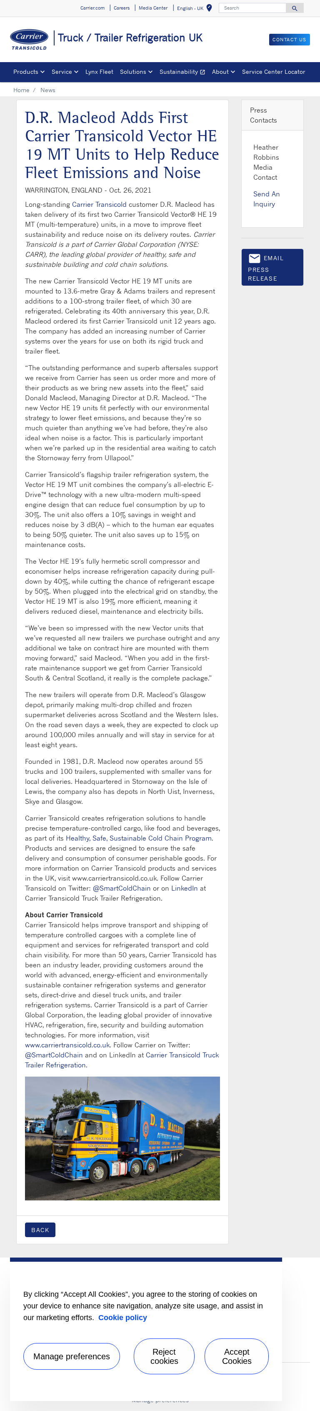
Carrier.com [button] (92, 8)
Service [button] (62, 71)
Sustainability (184, 73)
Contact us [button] (289, 40)
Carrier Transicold (99, 204)
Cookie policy (122, 1317)
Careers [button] (122, 8)
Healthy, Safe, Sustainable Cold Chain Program (139, 838)
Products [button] (25, 71)
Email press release (266, 267)
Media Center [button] (153, 8)
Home (21, 89)
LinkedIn (184, 888)
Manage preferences (71, 1356)
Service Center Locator (273, 71)
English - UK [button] (196, 9)
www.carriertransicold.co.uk (67, 1045)
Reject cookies (164, 1356)
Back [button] (40, 1229)
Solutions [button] (133, 71)
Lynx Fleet (99, 71)
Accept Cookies (237, 1356)
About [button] (220, 71)
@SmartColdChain (122, 888)
